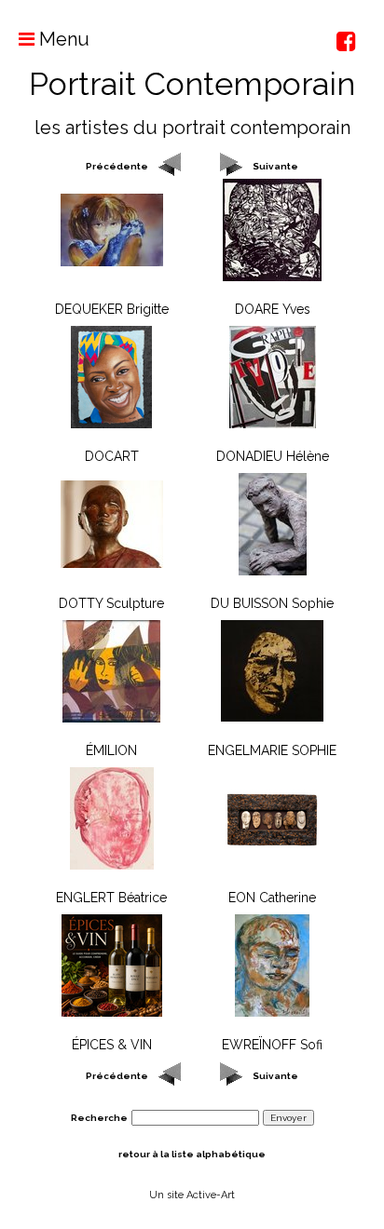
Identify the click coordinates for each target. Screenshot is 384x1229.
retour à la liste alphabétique (192, 1154)
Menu (61, 39)
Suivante (275, 166)
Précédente (117, 166)
